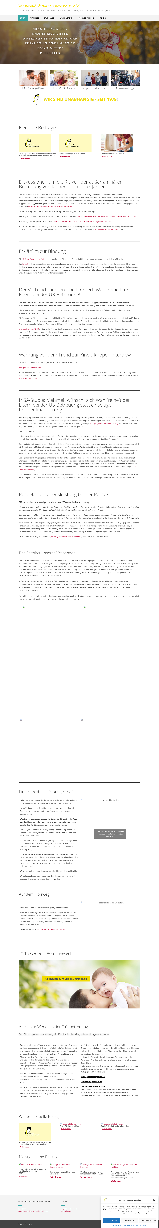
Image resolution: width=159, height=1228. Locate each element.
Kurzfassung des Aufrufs (91, 1081)
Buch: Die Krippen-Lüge (69, 1126)
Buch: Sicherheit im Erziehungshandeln (117, 1126)
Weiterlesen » (25, 158)
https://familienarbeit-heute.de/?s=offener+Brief (50, 206)
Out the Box (29, 1224)
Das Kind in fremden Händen (112, 154)
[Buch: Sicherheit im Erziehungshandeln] (112, 1124)
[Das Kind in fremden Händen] (117, 151)
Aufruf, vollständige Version (93, 1076)
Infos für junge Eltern (33, 88)
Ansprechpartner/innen (95, 88)
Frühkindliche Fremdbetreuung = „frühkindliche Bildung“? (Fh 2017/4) (32, 1171)
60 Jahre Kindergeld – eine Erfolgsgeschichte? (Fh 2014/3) (92, 1173)
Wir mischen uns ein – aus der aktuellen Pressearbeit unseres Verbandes (35, 1143)
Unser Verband (67, 18)
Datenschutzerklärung (131, 1225)
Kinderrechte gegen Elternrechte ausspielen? (63, 1173)
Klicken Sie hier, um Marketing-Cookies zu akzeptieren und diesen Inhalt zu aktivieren (110, 833)
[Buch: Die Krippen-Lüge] (71, 1124)
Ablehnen (129, 1220)
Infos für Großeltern (64, 88)
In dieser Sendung (26, 329)
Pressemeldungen (125, 88)
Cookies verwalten (148, 1220)
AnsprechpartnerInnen (69, 1209)
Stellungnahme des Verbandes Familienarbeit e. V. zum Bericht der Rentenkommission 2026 (37, 155)
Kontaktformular (67, 1211)
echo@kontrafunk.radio (28, 378)
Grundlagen (49, 18)
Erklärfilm (26, 264)
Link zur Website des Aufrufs (93, 1086)
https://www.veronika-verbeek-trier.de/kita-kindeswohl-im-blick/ (106, 216)
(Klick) (118, 229)
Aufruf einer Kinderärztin (105, 229)
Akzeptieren (112, 1220)
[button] (155, 1200)
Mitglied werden (86, 18)
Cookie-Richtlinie (118, 1225)
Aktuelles (34, 18)
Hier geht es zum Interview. (30, 367)
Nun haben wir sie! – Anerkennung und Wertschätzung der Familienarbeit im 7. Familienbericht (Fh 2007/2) (125, 1175)
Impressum (142, 1225)
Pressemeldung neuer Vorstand (72, 154)
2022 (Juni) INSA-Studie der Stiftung (103, 423)
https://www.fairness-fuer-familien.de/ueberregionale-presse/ (82, 221)
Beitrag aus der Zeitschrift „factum (51, 929)
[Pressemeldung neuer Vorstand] (75, 151)
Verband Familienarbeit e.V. (48, 6)
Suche (101, 18)
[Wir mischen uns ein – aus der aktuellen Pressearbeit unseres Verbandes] (35, 1140)
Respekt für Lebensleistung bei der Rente (66, 536)
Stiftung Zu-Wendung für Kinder (36, 259)
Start (22, 18)
